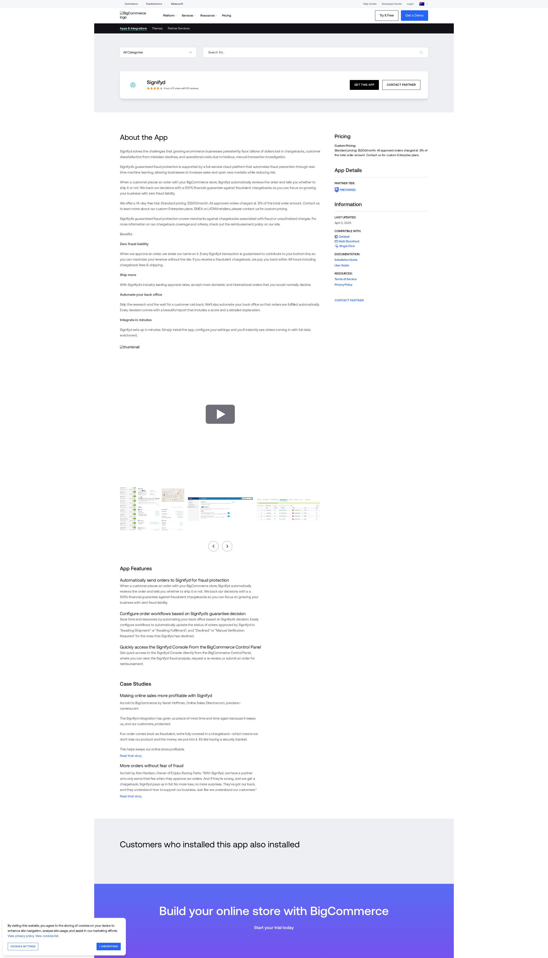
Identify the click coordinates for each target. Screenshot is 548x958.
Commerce (131, 3)
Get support (169, 871)
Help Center (370, 3)
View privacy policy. (21, 936)
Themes (157, 28)
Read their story (131, 755)
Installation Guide (346, 259)
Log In (410, 3)
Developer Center (392, 3)
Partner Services (179, 28)
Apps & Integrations (133, 28)
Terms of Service (346, 279)
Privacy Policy (344, 284)
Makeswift (177, 3)
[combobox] (315, 52)
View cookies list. (47, 936)
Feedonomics (154, 3)
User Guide (342, 265)
